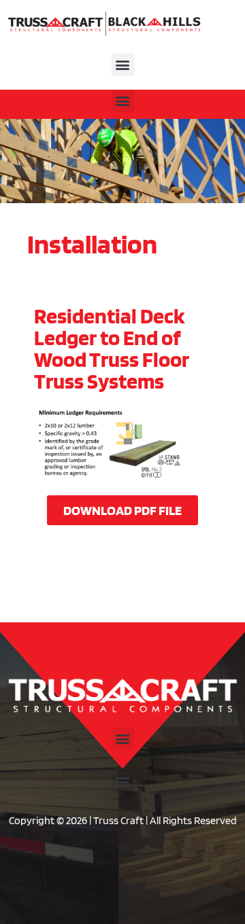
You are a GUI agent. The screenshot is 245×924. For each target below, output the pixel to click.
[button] (123, 65)
